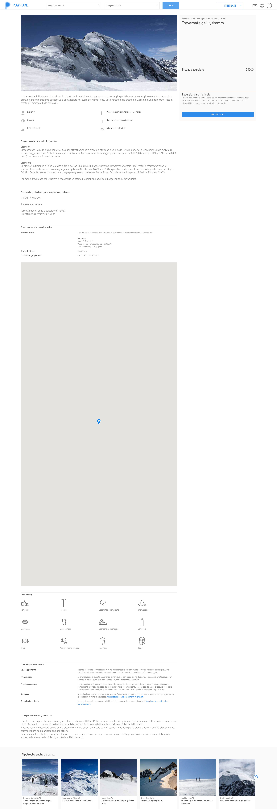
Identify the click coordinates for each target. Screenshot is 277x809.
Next (256, 777)
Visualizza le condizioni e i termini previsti (125, 696)
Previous (22, 777)
